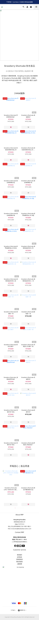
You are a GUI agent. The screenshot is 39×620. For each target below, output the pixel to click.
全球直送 (19, 557)
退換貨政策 (19, 559)
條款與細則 (19, 561)
